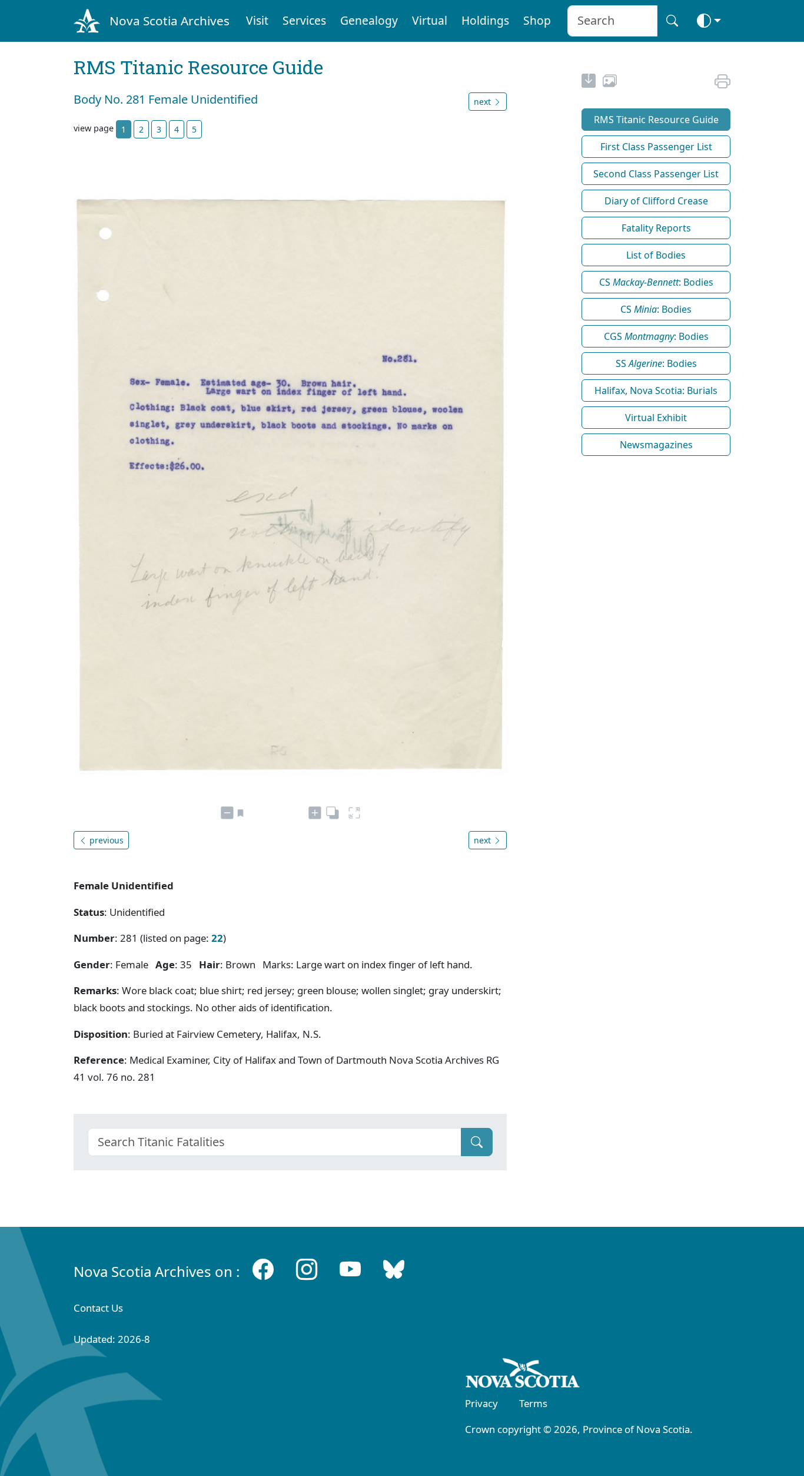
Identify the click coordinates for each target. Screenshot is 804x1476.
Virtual (429, 20)
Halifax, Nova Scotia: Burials (655, 390)
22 (217, 938)
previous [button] (105, 840)
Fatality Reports (656, 227)
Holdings (485, 20)
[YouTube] (350, 1269)
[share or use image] (610, 82)
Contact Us (98, 1308)
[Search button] (672, 21)
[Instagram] (307, 1269)
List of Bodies (656, 255)
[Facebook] (263, 1269)
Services (304, 20)
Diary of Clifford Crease (656, 200)
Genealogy (369, 20)
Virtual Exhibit (656, 417)
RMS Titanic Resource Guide (656, 119)
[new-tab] (589, 82)
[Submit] (477, 1142)
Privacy (481, 1403)
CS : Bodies (656, 282)
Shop (537, 20)
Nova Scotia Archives (169, 20)
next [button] (483, 101)
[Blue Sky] (394, 1269)
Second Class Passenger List (656, 173)
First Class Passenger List (656, 146)
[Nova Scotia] (523, 1375)
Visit (257, 20)
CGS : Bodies (656, 336)
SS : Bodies (656, 363)
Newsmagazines (656, 444)
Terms (533, 1403)
